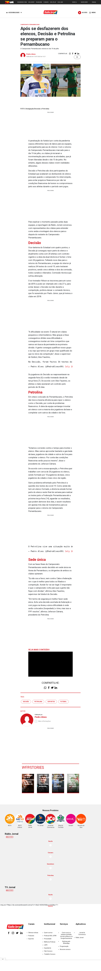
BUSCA (74, 2)
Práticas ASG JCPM (50, 935)
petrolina (38, 701)
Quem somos (48, 932)
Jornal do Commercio (82, 933)
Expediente (47, 948)
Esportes (31, 939)
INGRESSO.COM (22, 2)
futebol (63, 701)
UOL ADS (60, 2)
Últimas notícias (33, 932)
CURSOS (45, 2)
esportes (51, 701)
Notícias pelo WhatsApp (66, 942)
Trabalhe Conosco (49, 954)
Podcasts (31, 935)
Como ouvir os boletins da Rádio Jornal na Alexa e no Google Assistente (66, 935)
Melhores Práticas (49, 942)
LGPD (45, 945)
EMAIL (94, 2)
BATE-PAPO (84, 2)
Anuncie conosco (65, 949)
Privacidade (47, 939)
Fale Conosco (48, 951)
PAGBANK (39, 2)
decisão (26, 701)
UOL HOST (31, 2)
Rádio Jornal (79, 937)
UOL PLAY (53, 2)
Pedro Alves (31, 54)
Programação (64, 946)
